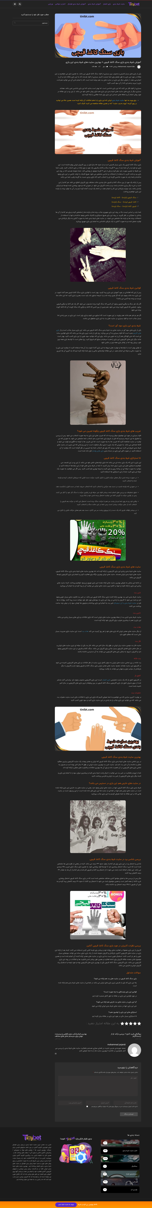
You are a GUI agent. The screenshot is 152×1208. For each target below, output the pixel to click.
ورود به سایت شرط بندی (66, 1205)
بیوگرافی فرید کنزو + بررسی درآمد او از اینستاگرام (126, 1036)
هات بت (85, 631)
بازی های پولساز (98, 451)
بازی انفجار (106, 680)
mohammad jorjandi (125, 67)
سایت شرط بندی (118, 100)
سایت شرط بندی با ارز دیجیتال (125, 603)
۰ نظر (104, 67)
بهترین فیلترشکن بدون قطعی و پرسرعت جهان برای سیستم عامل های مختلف (71, 1036)
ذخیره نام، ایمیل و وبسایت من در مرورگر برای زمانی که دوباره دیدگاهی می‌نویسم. (114, 1106)
